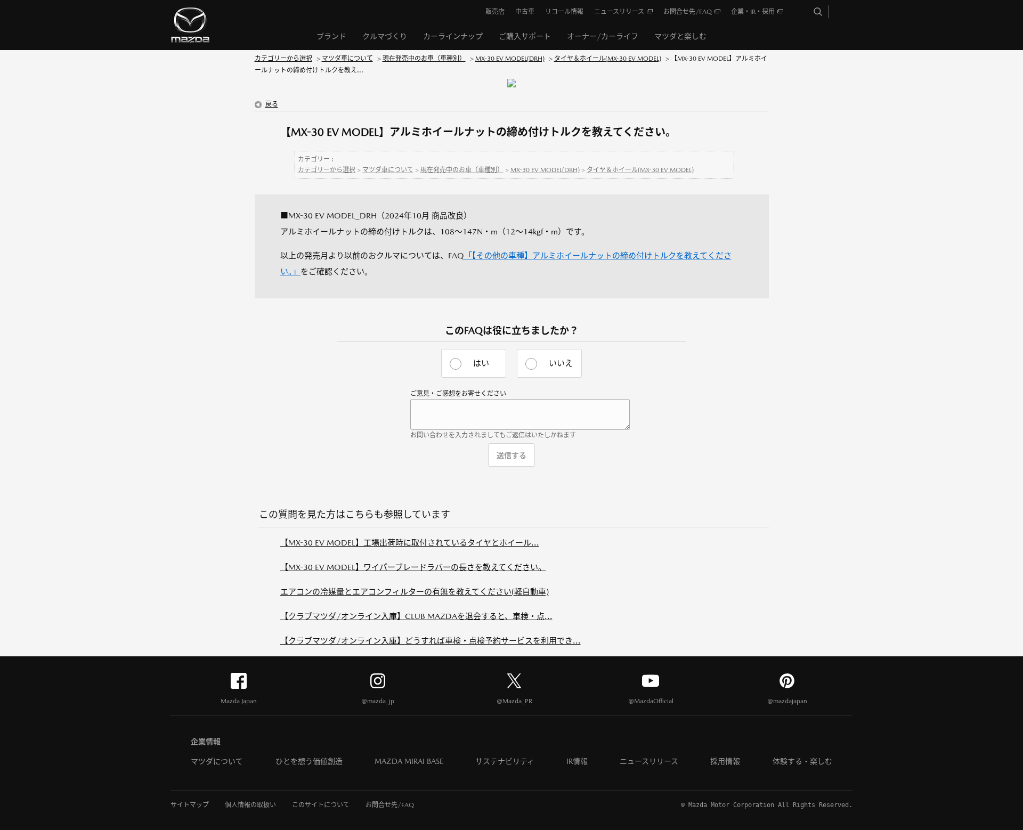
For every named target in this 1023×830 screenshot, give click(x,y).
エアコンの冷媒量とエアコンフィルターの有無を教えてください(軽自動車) (414, 591)
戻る (271, 104)
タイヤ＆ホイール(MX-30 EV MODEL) (607, 58)
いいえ (561, 363)
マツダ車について (347, 58)
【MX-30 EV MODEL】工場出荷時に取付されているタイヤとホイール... (409, 542)
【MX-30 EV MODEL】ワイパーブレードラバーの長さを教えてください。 (413, 567)
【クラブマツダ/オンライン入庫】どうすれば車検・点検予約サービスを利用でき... (430, 640)
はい (481, 363)
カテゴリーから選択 (283, 58)
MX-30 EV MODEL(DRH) (510, 58)
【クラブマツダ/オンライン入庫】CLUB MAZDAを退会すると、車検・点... (416, 616)
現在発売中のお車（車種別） (424, 58)
